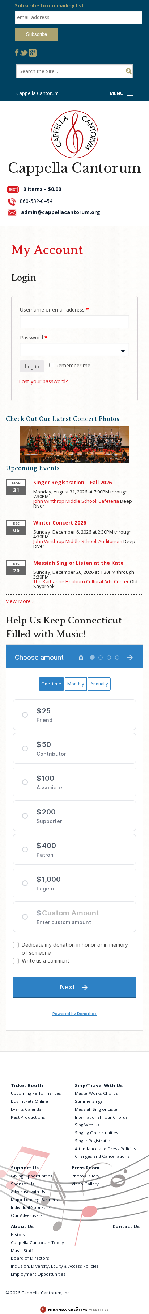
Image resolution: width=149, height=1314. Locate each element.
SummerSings (89, 1101)
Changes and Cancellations (102, 1156)
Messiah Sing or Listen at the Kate (78, 562)
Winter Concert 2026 (59, 522)
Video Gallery (85, 1183)
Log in (32, 366)
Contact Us (126, 1226)
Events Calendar (27, 1109)
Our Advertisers (27, 1215)
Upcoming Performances (36, 1093)
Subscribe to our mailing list (49, 5)
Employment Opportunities (38, 1274)
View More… (20, 601)
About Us (22, 1226)
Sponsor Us (22, 1183)
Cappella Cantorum (37, 93)
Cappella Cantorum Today (37, 1242)
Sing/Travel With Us (99, 1085)
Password (33, 337)
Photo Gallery (85, 1176)
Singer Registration (94, 1140)
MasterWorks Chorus (96, 1093)
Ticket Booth (27, 1085)
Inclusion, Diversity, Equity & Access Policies (55, 1266)
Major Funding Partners (34, 1199)
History (18, 1234)
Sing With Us (87, 1124)
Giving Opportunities (31, 1176)
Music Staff (22, 1250)
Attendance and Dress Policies (105, 1148)
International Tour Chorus (101, 1117)
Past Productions (28, 1117)
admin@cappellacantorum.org (60, 212)
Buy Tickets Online (29, 1101)
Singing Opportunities (96, 1132)
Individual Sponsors (31, 1207)
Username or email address (54, 309)
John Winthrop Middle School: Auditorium (77, 541)
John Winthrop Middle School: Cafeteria (76, 501)
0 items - (42, 188)
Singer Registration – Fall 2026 (72, 482)
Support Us (25, 1167)
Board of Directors (30, 1258)
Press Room (85, 1167)
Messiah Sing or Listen (97, 1109)
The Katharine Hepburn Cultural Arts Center (81, 581)
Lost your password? (43, 381)
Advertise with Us (28, 1191)
